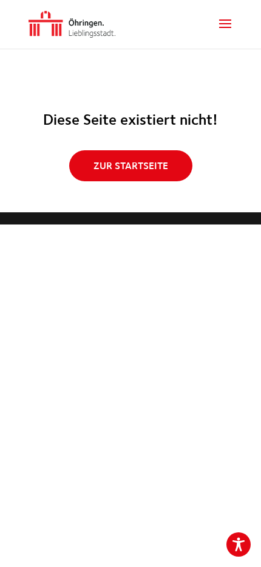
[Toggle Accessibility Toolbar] (238, 544)
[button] (225, 32)
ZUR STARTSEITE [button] (130, 165)
